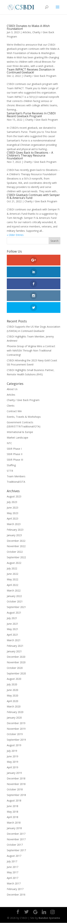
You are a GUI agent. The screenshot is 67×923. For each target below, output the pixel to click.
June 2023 (12, 507)
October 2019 (15, 734)
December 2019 (16, 723)
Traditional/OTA (16, 481)
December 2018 (16, 778)
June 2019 (12, 756)
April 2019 (12, 767)
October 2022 (15, 551)
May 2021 (12, 629)
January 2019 (14, 773)
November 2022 (16, 546)
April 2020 (12, 701)
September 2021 (16, 607)
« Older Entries (15, 235)
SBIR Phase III (15, 459)
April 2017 (12, 878)
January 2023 (14, 535)
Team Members (16, 476)
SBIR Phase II (14, 454)
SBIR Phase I (14, 448)
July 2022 (12, 568)
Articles (27, 32)
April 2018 (12, 817)
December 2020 (16, 656)
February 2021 (15, 645)
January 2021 (14, 651)
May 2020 (12, 695)
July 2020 (12, 684)
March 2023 (14, 524)
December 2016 (16, 894)
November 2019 (16, 728)
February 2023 (15, 529)
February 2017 (15, 889)
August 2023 (14, 496)
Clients (10, 405)
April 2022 (12, 585)
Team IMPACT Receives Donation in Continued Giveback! (31, 70)
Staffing (11, 465)
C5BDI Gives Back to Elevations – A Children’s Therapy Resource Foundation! (30, 155)
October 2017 (15, 844)
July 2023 (12, 502)
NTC (9, 443)
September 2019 (16, 739)
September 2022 (16, 557)
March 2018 (14, 822)
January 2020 (14, 717)
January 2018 (14, 828)
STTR (10, 470)
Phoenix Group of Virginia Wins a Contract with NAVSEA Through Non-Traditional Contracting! (31, 350)
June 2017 (12, 867)
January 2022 (14, 596)
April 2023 (12, 518)
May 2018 (12, 811)
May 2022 (12, 579)
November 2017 (16, 839)
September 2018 (16, 795)
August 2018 (14, 800)
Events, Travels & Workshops (24, 416)
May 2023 (12, 513)
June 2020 (12, 690)
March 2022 (14, 590)
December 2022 (16, 540)
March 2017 (14, 883)
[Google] (35, 912)
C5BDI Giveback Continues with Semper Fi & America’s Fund (33, 196)
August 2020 (14, 678)
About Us (12, 389)
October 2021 (15, 601)
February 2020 (15, 712)
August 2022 (14, 563)
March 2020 (14, 706)
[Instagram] (52, 912)
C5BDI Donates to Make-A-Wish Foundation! (28, 27)
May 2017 (12, 872)
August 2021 (14, 612)
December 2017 (16, 833)
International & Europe (20, 432)
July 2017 (12, 861)
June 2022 (12, 573)
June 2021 (12, 623)
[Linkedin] (44, 912)
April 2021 (12, 634)
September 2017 (16, 850)
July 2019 (12, 750)
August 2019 (14, 745)
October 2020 (15, 668)
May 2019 (12, 761)
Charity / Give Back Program (40, 76)
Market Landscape (17, 437)
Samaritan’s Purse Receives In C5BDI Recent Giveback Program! (31, 114)
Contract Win (14, 411)
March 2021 (14, 640)
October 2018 (15, 789)
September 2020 (16, 673)
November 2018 (16, 784)
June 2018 (12, 806)
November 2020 (16, 662)
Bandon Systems (49, 918)
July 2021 (12, 618)
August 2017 (14, 855)
